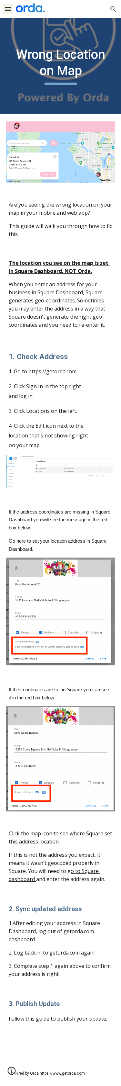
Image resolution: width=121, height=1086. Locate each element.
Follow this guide (29, 1018)
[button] (7, 9)
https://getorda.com (52, 371)
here (21, 541)
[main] (60, 66)
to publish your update (77, 1018)
